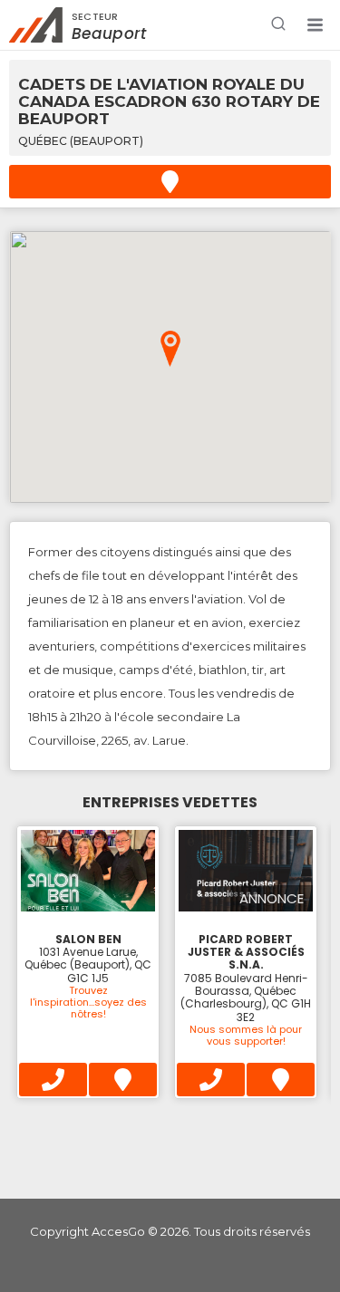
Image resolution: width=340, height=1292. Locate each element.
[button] (314, 25)
